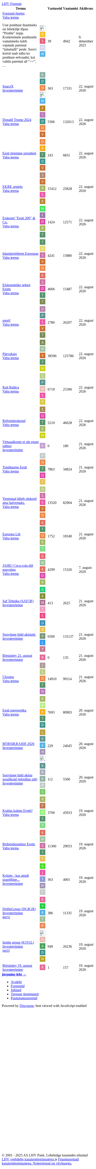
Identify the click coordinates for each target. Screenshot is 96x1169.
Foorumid (18, 986)
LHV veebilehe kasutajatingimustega (28, 1159)
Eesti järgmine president (19, 153)
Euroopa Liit (11, 534)
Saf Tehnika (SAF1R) (17, 601)
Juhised (16, 990)
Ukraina (8, 677)
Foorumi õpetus (13, 13)
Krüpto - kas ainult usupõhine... (15, 877)
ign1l (6, 950)
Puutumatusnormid (24, 998)
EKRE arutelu (12, 187)
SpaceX (8, 86)
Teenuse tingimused (25, 994)
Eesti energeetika (14, 710)
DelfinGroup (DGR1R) (19, 909)
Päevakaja (9, 354)
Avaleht (16, 982)
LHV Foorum (11, 4)
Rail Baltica (10, 387)
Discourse (27, 1006)
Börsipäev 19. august (17, 965)
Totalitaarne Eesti (14, 467)
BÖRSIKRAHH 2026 (18, 744)
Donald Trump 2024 (16, 120)
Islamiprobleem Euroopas (20, 253)
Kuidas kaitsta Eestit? (17, 811)
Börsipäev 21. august (17, 655)
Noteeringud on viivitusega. (52, 1163)
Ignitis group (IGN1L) (18, 942)
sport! (6, 320)
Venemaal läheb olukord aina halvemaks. (19, 501)
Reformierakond (13, 421)
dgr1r (6, 917)
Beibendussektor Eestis (18, 844)
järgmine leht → (14, 974)
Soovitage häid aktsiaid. (19, 634)
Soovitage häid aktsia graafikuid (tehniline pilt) (19, 777)
